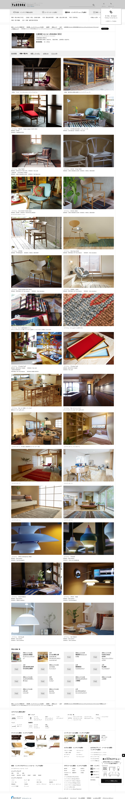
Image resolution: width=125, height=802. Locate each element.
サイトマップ (73, 798)
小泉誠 (82, 772)
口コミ (54, 53)
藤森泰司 (74, 772)
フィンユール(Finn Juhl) (69, 787)
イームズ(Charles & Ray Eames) (71, 776)
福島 (39, 17)
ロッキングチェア (49, 719)
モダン (25, 748)
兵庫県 (34, 775)
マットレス (19, 724)
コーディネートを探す (51, 12)
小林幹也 (66, 774)
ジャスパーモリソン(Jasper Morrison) (72, 784)
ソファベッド (20, 718)
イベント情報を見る (111, 781)
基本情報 (14, 53)
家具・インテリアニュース (99, 768)
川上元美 (82, 770)
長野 (52, 17)
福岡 (30, 20)
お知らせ (46, 53)
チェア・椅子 (27, 780)
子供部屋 (103, 735)
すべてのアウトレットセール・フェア (19, 768)
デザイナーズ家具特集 (95, 777)
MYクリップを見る (111, 21)
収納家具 (51, 782)
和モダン (26, 756)
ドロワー (78, 752)
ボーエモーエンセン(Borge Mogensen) (72, 789)
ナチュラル (13, 756)
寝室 (90, 742)
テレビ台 (36, 724)
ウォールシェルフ (80, 756)
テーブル (39, 780)
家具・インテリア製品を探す (24, 12)
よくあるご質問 (97, 798)
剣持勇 (73, 768)
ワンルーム (103, 738)
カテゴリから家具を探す (18, 712)
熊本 (33, 20)
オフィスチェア (59, 718)
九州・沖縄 (25, 20)
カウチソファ (20, 716)
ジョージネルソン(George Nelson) (71, 778)
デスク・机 (13, 782)
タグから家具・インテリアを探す (73, 747)
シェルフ (47, 727)
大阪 (60, 17)
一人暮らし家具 (67, 752)
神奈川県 (19, 775)
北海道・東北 (29, 17)
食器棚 (46, 726)
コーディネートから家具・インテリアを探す (77, 733)
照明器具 (13, 784)
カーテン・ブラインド (41, 784)
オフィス (103, 740)
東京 (16, 17)
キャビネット (37, 727)
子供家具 (26, 784)
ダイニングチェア (49, 718)
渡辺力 (73, 770)
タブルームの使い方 (63, 798)
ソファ (12, 780)
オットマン (36, 718)
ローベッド (66, 756)
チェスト (36, 726)
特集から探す (94, 17)
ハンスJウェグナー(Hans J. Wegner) (72, 780)
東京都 (12, 775)
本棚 (46, 724)
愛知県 (39, 775)
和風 (50, 748)
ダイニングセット (53, 780)
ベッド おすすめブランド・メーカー (98, 754)
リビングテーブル (77, 719)
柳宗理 (65, 768)
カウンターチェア (38, 719)
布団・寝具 (39, 782)
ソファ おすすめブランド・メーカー (98, 752)
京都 (66, 17)
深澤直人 (82, 768)
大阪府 (29, 775)
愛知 (47, 17)
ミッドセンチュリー (53, 740)
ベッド (25, 782)
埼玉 (22, 17)
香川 (16, 20)
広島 (74, 17)
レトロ (25, 740)
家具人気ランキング (97, 771)
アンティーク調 (14, 740)
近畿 (57, 17)
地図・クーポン (35, 53)
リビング (66, 742)
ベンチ (57, 716)
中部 (43, 17)
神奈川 (19, 17)
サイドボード (67, 754)
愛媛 (18, 20)
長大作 (65, 770)
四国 (12, 20)
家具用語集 (93, 779)
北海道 (36, 17)
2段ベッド (19, 726)
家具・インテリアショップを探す (77, 12)
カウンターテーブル (77, 718)
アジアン (13, 748)
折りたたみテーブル (89, 718)
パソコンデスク (104, 716)
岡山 (76, 17)
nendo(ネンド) (67, 772)
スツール (36, 716)
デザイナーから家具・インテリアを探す (75, 765)
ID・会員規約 (82, 798)
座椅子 (46, 716)
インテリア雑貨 (14, 786)
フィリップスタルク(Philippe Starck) (72, 782)
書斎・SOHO (104, 737)
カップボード (79, 754)
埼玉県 (23, 775)
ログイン (104, 6)
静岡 (50, 17)
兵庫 (63, 17)
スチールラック (79, 750)
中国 (70, 17)
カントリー (38, 748)
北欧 (37, 740)
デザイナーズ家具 (68, 750)
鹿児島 (36, 20)
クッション (26, 786)
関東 (12, 17)
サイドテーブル (88, 716)
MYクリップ (111, 6)
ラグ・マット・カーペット (55, 784)
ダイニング (79, 742)
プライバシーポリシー (108, 798)
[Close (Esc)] (123, 755)
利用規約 (89, 798)
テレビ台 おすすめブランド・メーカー (99, 758)
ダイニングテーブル (77, 716)
